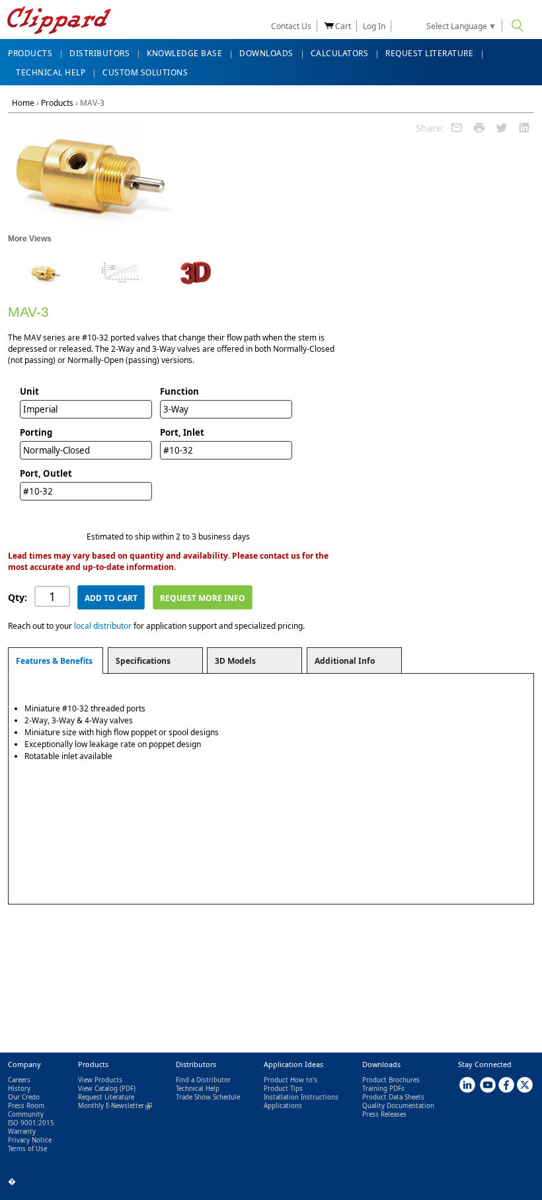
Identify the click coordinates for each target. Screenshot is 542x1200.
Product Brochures (391, 1080)
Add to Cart (111, 598)
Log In (374, 26)
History (19, 1088)
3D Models (235, 660)
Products (57, 102)
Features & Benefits (54, 660)
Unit (29, 391)
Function (179, 391)
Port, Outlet (46, 473)
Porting (36, 432)
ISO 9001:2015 (31, 1123)
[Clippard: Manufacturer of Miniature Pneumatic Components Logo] (59, 21)
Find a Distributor (203, 1080)
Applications (283, 1105)
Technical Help (197, 1088)
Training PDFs (383, 1088)
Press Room (26, 1105)
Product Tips (283, 1088)
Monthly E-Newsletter (115, 1105)
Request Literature (106, 1097)
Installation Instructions (301, 1097)
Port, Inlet (182, 432)
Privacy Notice (30, 1140)
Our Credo (24, 1097)
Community (26, 1114)
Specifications (143, 660)
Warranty (22, 1131)
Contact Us (291, 26)
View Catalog (98, 1088)
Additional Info (345, 660)
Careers (19, 1080)
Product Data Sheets (393, 1097)
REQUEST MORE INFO (202, 598)
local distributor (103, 625)
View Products (100, 1080)
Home (23, 102)
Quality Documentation (398, 1105)
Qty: (17, 597)
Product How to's (290, 1080)
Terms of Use (27, 1148)
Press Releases (384, 1114)
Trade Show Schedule (208, 1097)
